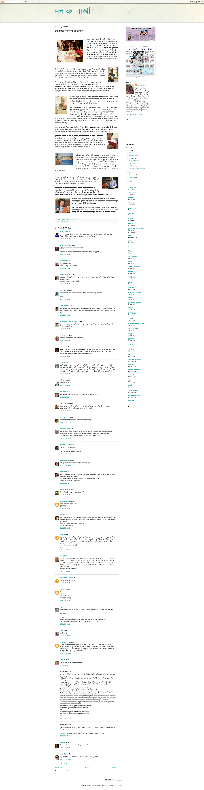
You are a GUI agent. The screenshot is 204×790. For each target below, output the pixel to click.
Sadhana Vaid (64, 306)
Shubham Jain (65, 642)
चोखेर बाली (131, 401)
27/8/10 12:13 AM (65, 653)
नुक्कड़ (130, 241)
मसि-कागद (131, 349)
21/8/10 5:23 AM (65, 528)
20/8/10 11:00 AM (65, 422)
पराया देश (130, 344)
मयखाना (130, 380)
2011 (129, 150)
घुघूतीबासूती (131, 339)
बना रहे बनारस (132, 277)
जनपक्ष (130, 297)
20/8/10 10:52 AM (65, 397)
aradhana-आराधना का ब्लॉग (136, 323)
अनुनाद (130, 246)
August (131, 163)
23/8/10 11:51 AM (65, 550)
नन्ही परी (130, 318)
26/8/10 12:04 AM (65, 636)
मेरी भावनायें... (131, 218)
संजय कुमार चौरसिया (65, 444)
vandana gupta (65, 460)
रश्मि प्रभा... (63, 380)
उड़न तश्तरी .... (132, 208)
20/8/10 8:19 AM (65, 254)
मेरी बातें (130, 251)
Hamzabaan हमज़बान (134, 359)
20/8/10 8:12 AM (65, 239)
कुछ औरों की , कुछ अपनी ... (135, 303)
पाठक (67, 221)
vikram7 (63, 660)
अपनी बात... (131, 272)
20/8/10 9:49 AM (65, 385)
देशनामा (130, 261)
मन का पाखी (73, 10)
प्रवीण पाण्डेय (63, 335)
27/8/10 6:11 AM (65, 665)
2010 (129, 153)
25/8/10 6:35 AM (65, 600)
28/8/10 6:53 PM (65, 718)
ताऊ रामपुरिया (64, 290)
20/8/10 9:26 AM (65, 374)
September (133, 161)
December (132, 155)
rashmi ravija (141, 85)
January (132, 178)
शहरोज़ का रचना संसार (134, 395)
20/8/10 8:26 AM (65, 284)
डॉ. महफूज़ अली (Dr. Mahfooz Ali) (70, 321)
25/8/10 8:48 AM (65, 624)
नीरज (129, 236)
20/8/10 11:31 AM (65, 438)
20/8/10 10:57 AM (65, 411)
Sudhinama (132, 187)
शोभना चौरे (63, 534)
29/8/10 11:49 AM (65, 759)
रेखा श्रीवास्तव (64, 556)
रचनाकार (130, 282)
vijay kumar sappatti (67, 607)
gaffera (105, 785)
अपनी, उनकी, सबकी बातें (134, 292)
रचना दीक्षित (63, 754)
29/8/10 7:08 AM (65, 747)
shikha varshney (65, 274)
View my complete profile (134, 114)
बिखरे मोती (131, 375)
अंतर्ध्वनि (130, 385)
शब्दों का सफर (131, 203)
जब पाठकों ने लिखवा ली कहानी (137, 169)
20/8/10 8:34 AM (65, 299)
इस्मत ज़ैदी (63, 472)
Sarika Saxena (65, 403)
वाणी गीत (62, 515)
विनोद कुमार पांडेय (65, 429)
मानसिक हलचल (132, 192)
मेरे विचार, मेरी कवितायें (134, 370)
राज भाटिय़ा (63, 392)
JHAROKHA (132, 313)
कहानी (61, 221)
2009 (129, 181)
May (130, 172)
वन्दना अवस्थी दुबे (64, 417)
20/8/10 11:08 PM (65, 454)
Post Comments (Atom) (71, 771)
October (132, 158)
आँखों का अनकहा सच (134, 166)
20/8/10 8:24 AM (65, 268)
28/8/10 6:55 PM (65, 736)
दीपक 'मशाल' (63, 231)
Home (87, 767)
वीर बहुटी (130, 334)
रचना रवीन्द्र (131, 364)
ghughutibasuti (65, 501)
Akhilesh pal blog (66, 577)
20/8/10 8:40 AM (65, 315)
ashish (62, 362)
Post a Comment (63, 763)
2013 (129, 147)
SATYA (62, 630)
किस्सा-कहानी (131, 287)
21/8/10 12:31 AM (65, 465)
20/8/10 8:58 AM (65, 329)
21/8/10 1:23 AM (65, 495)
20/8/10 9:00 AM (65, 340)
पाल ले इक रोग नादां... (133, 328)
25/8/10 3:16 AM (65, 583)
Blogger (119, 785)
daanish (62, 589)
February (132, 175)
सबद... (130, 354)
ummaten (131, 213)
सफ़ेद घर (130, 308)
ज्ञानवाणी (130, 198)
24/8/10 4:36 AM (65, 571)
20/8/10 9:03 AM (65, 356)
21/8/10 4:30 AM (65, 508)
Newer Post (59, 767)
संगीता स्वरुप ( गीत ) (65, 245)
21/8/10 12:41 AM (65, 483)
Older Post (114, 767)
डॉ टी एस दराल (64, 261)
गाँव (64, 221)
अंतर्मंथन (130, 223)
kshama (63, 347)
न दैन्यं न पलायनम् (132, 256)
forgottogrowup (133, 390)
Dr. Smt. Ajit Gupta (134, 267)
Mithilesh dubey (65, 489)
